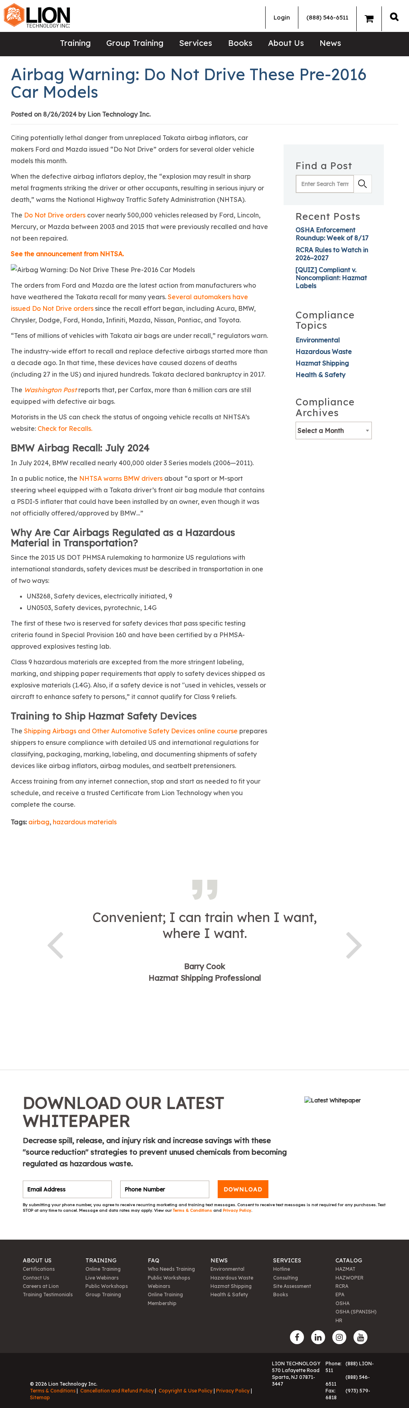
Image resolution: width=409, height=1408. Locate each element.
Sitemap (40, 1397)
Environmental (318, 340)
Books (240, 43)
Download (243, 1189)
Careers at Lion (41, 1286)
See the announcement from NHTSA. (67, 254)
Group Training (134, 43)
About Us (286, 43)
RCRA (342, 1286)
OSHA (342, 1303)
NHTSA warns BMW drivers (121, 478)
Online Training (103, 1269)
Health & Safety (320, 375)
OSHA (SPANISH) (356, 1312)
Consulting (285, 1278)
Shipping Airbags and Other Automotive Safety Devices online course (131, 731)
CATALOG (349, 1260)
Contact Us (36, 1278)
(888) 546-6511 (327, 17)
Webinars (159, 1286)
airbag (39, 822)
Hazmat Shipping (322, 363)
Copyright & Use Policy (185, 1391)
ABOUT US (37, 1260)
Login (282, 17)
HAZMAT (345, 1269)
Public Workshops (106, 1286)
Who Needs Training (171, 1269)
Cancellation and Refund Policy (117, 1391)
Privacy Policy (237, 1210)
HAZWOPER (349, 1278)
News (330, 43)
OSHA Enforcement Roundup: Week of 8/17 (332, 234)
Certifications (39, 1269)
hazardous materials (85, 822)
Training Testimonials (48, 1294)
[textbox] (333, 430)
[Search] (394, 16)
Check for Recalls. (65, 428)
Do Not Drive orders (54, 215)
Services (195, 43)
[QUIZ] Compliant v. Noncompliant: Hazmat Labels (331, 278)
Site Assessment (292, 1286)
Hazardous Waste (324, 351)
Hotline (281, 1269)
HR (339, 1320)
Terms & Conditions (193, 1210)
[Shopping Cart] (369, 18)
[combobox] (334, 430)
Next (354, 943)
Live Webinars (102, 1278)
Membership (162, 1303)
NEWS (219, 1260)
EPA (340, 1294)
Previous (55, 943)
